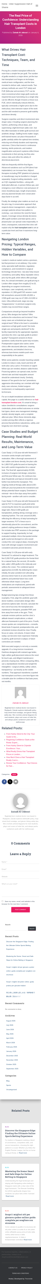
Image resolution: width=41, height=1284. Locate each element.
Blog (14, 774)
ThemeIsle (28, 1279)
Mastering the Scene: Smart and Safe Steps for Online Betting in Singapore (19, 1174)
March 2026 (10, 1042)
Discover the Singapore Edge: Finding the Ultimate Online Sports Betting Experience (20, 945)
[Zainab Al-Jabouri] (20, 800)
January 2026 (11, 1051)
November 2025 (12, 1060)
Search (7, 925)
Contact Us (13, 1268)
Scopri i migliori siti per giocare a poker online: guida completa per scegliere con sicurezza (20, 971)
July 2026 (9, 1025)
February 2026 (11, 1047)
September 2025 (12, 1069)
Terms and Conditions (20, 1273)
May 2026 (9, 1034)
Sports (8, 1085)
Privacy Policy (26, 1268)
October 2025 (11, 1064)
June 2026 (10, 1029)
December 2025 (12, 1056)
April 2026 (10, 1038)
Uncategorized (11, 1089)
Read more (23, 1153)
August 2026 (10, 1021)
